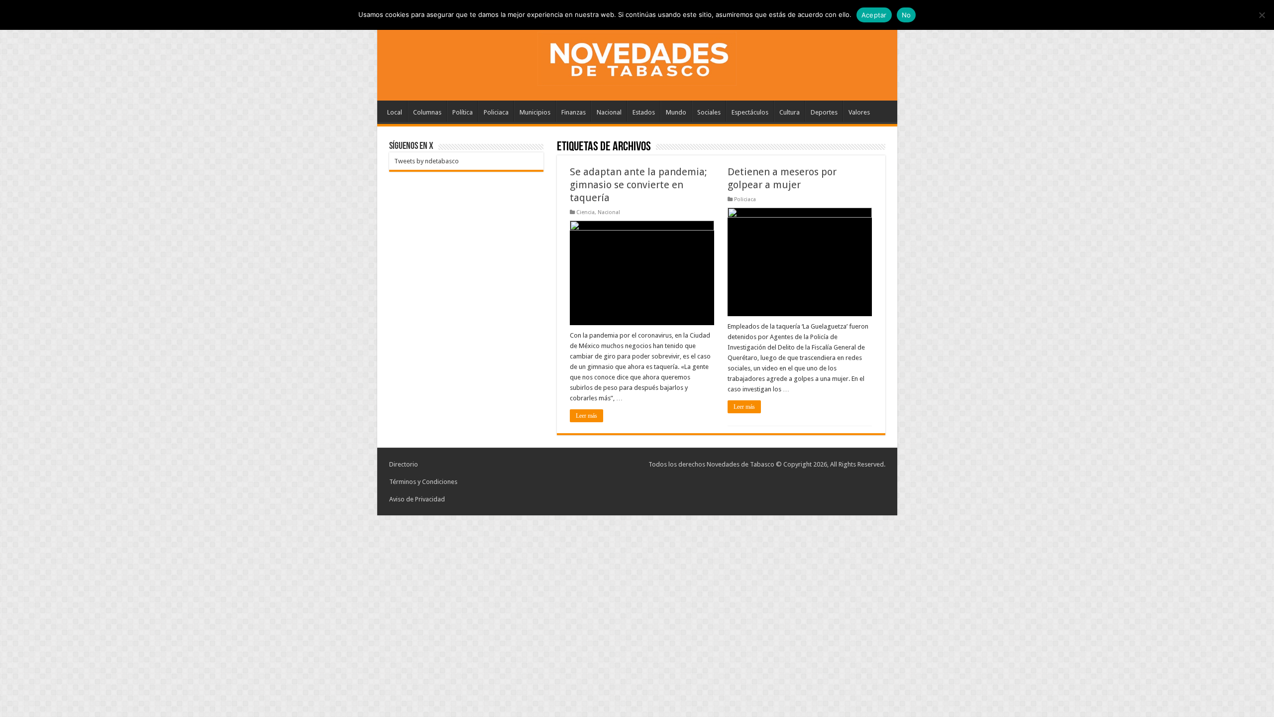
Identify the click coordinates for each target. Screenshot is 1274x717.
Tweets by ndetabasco (426, 161)
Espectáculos (750, 112)
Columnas (427, 112)
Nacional (609, 112)
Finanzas (573, 112)
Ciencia (585, 212)
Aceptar (874, 15)
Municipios (535, 112)
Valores (859, 112)
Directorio (403, 464)
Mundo (676, 112)
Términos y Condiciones (423, 481)
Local (394, 112)
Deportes (824, 112)
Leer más (586, 415)
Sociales (709, 112)
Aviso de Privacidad (417, 499)
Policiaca (496, 112)
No (906, 15)
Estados (644, 112)
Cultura (789, 112)
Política (462, 112)
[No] (1262, 15)
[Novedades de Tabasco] (637, 57)
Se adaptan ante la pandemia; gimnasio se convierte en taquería (638, 185)
